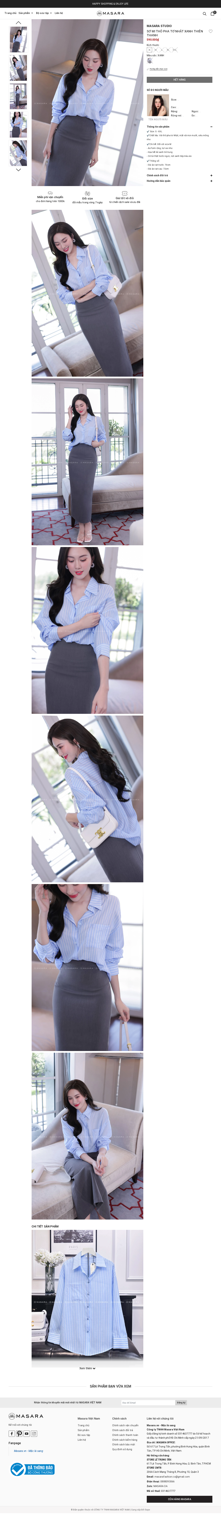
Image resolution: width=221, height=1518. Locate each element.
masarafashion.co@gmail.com (172, 1476)
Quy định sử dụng (122, 1449)
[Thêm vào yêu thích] (210, 31)
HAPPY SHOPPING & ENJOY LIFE (110, 3)
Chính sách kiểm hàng (124, 1439)
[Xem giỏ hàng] (212, 13)
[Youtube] (26, 1434)
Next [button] (18, 169)
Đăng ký (181, 1402)
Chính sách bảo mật (123, 1444)
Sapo (147, 1510)
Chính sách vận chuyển (125, 1425)
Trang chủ (10, 13)
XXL (175, 50)
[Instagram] (34, 1434)
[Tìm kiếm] (204, 13)
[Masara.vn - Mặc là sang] (110, 13)
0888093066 (167, 1481)
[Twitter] (19, 1434)
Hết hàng (180, 79)
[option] (18, 39)
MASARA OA (160, 1486)
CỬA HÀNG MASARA (179, 1499)
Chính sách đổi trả (122, 1430)
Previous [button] (18, 22)
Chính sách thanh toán (125, 1435)
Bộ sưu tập (42, 13)
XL (168, 50)
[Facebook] (12, 1434)
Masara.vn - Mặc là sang (28, 1451)
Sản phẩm (24, 13)
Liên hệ (59, 13)
